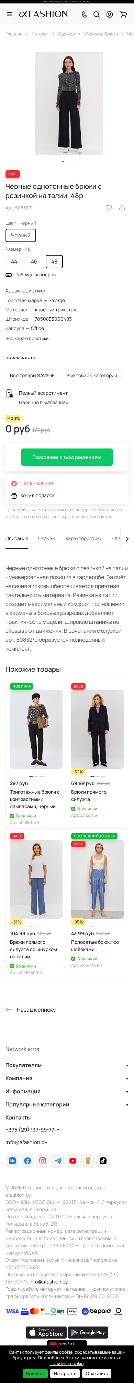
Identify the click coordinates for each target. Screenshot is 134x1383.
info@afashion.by (26, 1142)
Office (37, 328)
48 (54, 261)
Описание (16, 538)
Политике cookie (66, 1363)
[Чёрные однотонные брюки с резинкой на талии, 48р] (69, 103)
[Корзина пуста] (123, 14)
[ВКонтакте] (12, 1161)
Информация (23, 1091)
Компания (18, 1078)
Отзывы (46, 538)
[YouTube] (73, 1161)
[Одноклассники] (88, 1161)
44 (14, 261)
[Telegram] (58, 1161)
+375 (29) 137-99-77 (29, 1130)
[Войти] (110, 14)
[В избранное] (108, 208)
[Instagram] (42, 1161)
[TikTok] (103, 1161)
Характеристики (83, 538)
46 (34, 261)
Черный (21, 235)
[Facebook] (27, 1161)
